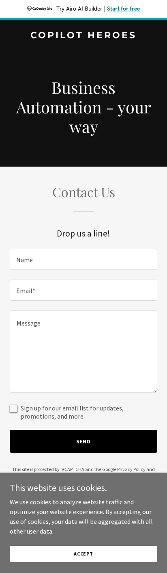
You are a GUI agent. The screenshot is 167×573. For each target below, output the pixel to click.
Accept (83, 554)
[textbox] (83, 259)
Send (83, 441)
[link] (83, 36)
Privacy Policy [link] (131, 469)
